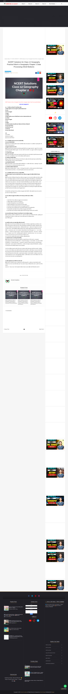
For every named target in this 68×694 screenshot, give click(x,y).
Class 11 (37, 3)
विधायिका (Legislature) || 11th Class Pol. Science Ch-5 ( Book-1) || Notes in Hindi (15, 621)
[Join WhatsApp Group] (65, 686)
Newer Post (7, 329)
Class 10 (30, 3)
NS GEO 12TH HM (8, 71)
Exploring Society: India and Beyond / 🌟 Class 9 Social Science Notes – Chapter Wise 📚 (13, 679)
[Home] (24, 329)
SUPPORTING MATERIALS (50, 663)
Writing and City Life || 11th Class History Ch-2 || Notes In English (35, 667)
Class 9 (23, 3)
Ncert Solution (52, 3)
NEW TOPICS (48, 658)
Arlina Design (42, 692)
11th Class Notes (48, 647)
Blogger (52, 692)
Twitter (24, 273)
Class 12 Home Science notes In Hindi (15, 628)
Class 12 (44, 3)
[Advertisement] (12, 35)
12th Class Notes (48, 650)
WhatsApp (30, 273)
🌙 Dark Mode (63, 688)
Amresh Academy (15, 280)
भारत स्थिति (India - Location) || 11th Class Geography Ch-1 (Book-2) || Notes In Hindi (16, 636)
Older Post (41, 329)
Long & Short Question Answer (50, 652)
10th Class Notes (48, 644)
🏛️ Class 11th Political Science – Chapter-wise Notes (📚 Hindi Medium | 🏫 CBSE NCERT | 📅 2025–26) (13, 615)
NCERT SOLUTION (49, 655)
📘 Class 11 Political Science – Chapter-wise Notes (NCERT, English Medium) (36, 673)
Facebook (18, 273)
